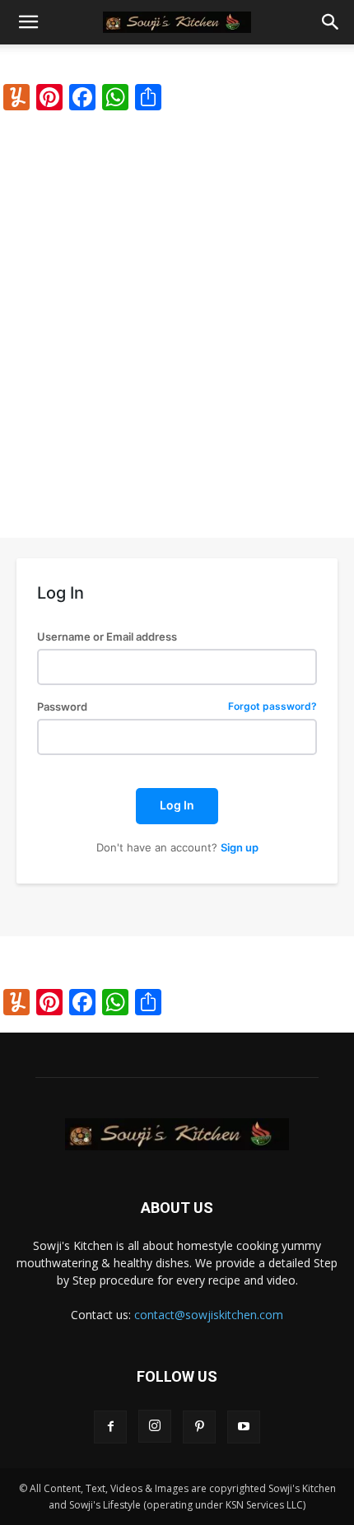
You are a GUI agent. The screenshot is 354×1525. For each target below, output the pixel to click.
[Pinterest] (199, 1427)
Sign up (240, 847)
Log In (177, 805)
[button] (28, 22)
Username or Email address (107, 637)
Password (177, 707)
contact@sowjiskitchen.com (208, 1314)
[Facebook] (110, 1427)
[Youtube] (243, 1427)
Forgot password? (272, 707)
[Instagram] (154, 1426)
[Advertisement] (177, 313)
